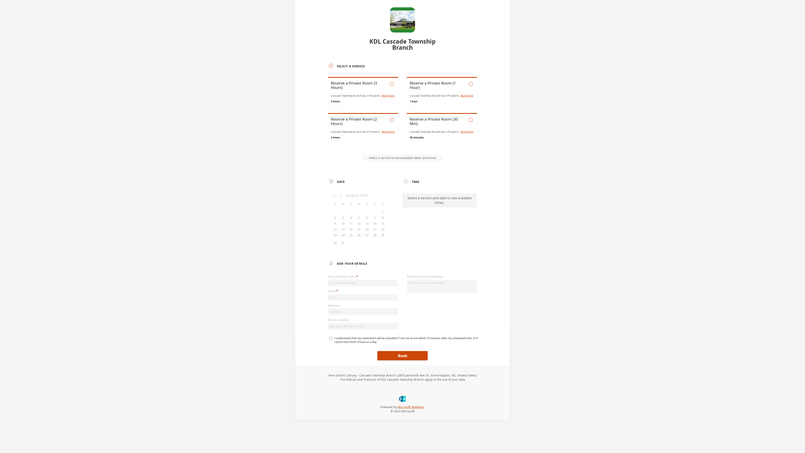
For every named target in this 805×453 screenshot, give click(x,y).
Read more (388, 95)
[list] (402, 113)
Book (402, 355)
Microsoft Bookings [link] (411, 407)
